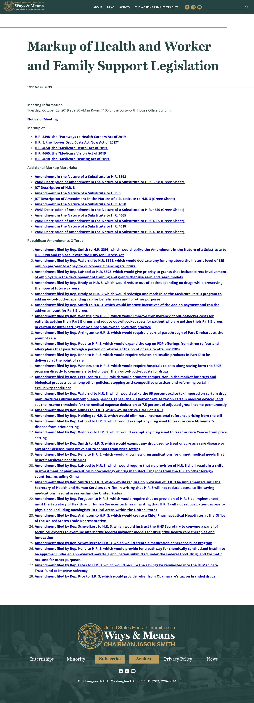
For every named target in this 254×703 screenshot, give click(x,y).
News (111, 7)
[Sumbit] (246, 7)
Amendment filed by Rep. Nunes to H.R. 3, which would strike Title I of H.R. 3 (99, 410)
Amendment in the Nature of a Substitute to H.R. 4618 (80, 226)
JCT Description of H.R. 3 (55, 187)
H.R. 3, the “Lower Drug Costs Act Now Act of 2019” (77, 142)
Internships (42, 659)
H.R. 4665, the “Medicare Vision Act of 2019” (71, 153)
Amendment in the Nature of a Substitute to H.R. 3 (77, 193)
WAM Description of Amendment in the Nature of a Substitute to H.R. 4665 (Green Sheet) (110, 221)
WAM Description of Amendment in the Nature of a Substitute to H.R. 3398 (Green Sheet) (110, 182)
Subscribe (110, 658)
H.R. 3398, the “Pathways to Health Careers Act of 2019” (81, 136)
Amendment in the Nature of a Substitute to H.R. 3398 (80, 176)
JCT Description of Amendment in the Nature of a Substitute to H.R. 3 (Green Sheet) (105, 198)
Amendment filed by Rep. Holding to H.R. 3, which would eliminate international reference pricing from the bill (128, 415)
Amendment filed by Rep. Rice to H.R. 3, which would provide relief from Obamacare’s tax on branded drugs (125, 576)
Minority (76, 659)
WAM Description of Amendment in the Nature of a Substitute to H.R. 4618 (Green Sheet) (110, 232)
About (97, 7)
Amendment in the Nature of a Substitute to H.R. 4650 (80, 204)
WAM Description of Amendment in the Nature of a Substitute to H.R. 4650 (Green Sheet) (110, 209)
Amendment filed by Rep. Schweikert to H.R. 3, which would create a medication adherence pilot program (123, 543)
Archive (144, 658)
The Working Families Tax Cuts (156, 7)
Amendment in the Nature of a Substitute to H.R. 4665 (80, 215)
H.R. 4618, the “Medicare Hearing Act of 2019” (72, 159)
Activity (124, 7)
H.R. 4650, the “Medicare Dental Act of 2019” (71, 148)
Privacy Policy (178, 659)
